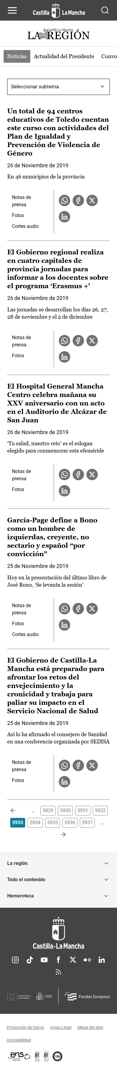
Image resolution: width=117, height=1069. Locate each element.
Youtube (44, 959)
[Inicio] (58, 933)
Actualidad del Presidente (64, 56)
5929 (48, 810)
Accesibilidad (19, 1040)
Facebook (58, 959)
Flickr (87, 959)
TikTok (29, 959)
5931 (82, 810)
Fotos (18, 215)
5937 (87, 822)
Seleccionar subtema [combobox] (35, 87)
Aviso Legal (60, 1027)
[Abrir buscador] (105, 10)
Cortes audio (25, 226)
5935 (52, 822)
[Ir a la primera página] (17, 810)
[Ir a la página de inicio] (59, 10)
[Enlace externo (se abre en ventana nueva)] (46, 1056)
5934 (35, 822)
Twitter (73, 959)
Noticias (17, 56)
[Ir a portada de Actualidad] (58, 35)
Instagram (15, 959)
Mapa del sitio (90, 1027)
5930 (65, 810)
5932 (100, 810)
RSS (58, 972)
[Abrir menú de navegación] (12, 10)
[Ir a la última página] (58, 835)
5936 (69, 822)
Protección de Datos (25, 1027)
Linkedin (101, 959)
